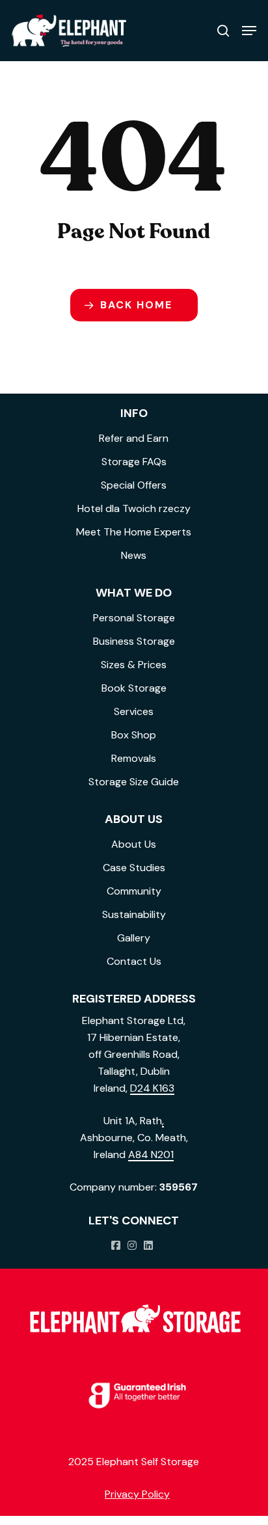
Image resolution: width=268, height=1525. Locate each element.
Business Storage (134, 641)
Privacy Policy (137, 1494)
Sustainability (134, 914)
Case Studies (134, 867)
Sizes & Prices (134, 664)
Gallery (133, 938)
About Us (133, 844)
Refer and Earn (133, 438)
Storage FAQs (134, 461)
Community (134, 891)
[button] (249, 30)
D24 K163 (152, 1088)
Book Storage (134, 688)
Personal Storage (134, 618)
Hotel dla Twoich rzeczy (134, 508)
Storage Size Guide (133, 782)
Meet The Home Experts (133, 532)
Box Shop (133, 735)
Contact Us (134, 961)
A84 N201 (151, 1154)
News (133, 555)
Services (134, 711)
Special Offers (134, 485)
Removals (133, 758)
